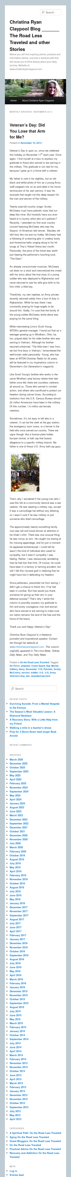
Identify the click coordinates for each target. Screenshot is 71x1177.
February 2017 (18, 935)
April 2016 (15, 975)
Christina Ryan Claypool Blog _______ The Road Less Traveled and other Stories (34, 35)
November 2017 (19, 911)
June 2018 (15, 895)
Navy (22, 669)
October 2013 (17, 1071)
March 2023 (16, 815)
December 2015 (18, 991)
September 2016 (19, 955)
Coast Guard (38, 665)
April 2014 (15, 1051)
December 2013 (18, 1063)
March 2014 (16, 1055)
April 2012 (15, 1119)
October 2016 (17, 951)
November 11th (34, 669)
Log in (13, 1171)
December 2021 (18, 827)
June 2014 (15, 1047)
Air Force (15, 665)
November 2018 (19, 879)
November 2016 (19, 947)
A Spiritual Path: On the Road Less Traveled (35, 1133)
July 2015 (15, 1011)
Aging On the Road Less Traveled (29, 1137)
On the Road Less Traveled (34, 662)
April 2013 (15, 1079)
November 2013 (19, 1067)
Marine (55, 665)
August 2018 (17, 887)
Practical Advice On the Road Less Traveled (35, 1149)
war (28, 676)
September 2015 (19, 1003)
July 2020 (15, 843)
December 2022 (18, 819)
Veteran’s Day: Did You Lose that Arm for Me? (27, 131)
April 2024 (15, 799)
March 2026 (16, 759)
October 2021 (17, 831)
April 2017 (15, 931)
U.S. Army (50, 672)
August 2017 (17, 919)
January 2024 (17, 803)
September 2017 (19, 915)
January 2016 (17, 987)
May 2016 (15, 971)
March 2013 (16, 1083)
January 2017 (17, 939)
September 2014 (19, 1039)
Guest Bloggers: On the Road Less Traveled (35, 1141)
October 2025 (17, 767)
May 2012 (15, 1115)
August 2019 (17, 859)
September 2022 (19, 823)
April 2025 (15, 779)
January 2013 (17, 1091)
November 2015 (19, 995)
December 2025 (18, 763)
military (14, 669)
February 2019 (18, 875)
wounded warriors (40, 676)
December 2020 (18, 835)
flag (48, 665)
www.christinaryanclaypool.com (27, 646)
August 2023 (17, 807)
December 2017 (18, 907)
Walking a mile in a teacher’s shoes (30, 727)
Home (13, 100)
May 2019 (15, 867)
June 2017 (15, 927)
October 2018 (17, 883)
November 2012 (19, 1099)
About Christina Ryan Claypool (38, 100)
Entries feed (17, 1175)
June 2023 (15, 811)
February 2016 (18, 983)
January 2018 (17, 903)
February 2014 (18, 1059)
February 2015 (18, 1027)
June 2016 (15, 967)
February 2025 (18, 783)
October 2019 (17, 855)
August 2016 (17, 959)
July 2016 (15, 963)
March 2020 (16, 847)
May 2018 (15, 899)
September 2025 (19, 771)
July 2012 (15, 1111)
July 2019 (15, 863)
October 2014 (17, 1035)
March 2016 (16, 979)
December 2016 (18, 943)
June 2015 (15, 1015)
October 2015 (17, 999)
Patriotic (48, 669)
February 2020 (18, 851)
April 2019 (15, 871)
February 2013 (18, 1087)
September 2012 (19, 1107)
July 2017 (15, 923)
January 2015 (17, 1031)
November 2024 (19, 787)
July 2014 (15, 1043)
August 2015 (17, 1007)
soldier (34, 672)
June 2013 (15, 1075)
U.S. (41, 672)
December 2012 (18, 1095)
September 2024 (19, 791)
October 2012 (17, 1103)
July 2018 (15, 891)
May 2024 (15, 795)
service (26, 672)
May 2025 (15, 775)
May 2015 (15, 1019)
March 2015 (16, 1023)
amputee (25, 665)
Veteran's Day (17, 676)
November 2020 (19, 839)
